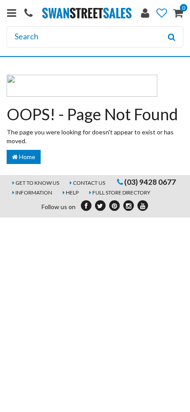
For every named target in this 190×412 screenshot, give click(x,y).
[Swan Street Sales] (87, 12)
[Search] (172, 37)
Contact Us (89, 182)
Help (72, 192)
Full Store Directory (121, 192)
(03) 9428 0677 (149, 182)
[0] (178, 15)
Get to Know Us (37, 182)
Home (26, 156)
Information (33, 192)
